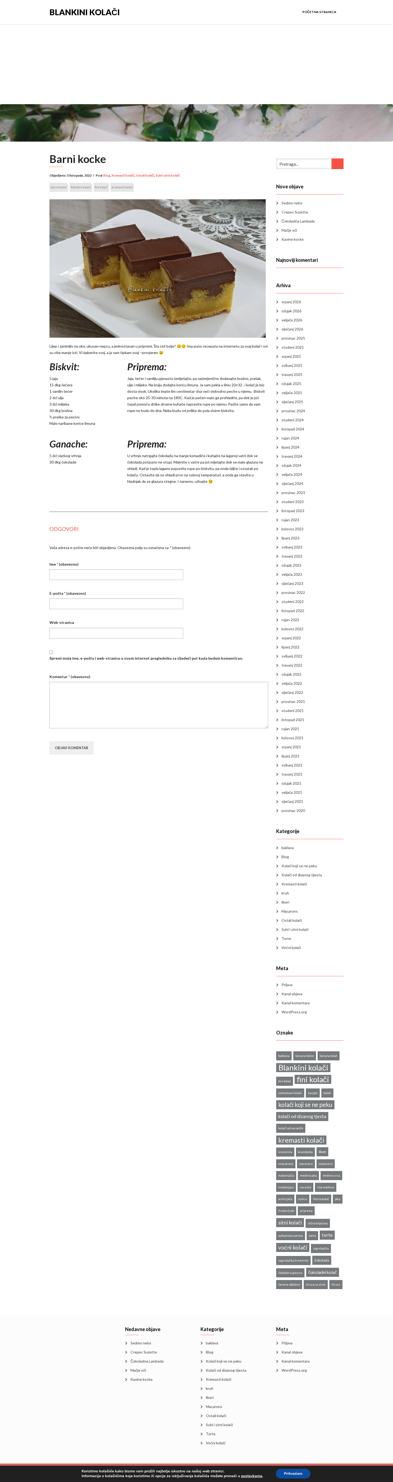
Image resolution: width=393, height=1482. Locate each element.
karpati (313, 1093)
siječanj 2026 (292, 329)
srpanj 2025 (291, 356)
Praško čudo (286, 1210)
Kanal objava (292, 993)
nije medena (325, 1187)
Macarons (290, 911)
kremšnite (305, 1152)
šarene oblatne (289, 1284)
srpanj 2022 (291, 638)
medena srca (331, 1175)
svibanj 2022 (292, 656)
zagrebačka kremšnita (293, 1260)
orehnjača (285, 1199)
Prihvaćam (293, 1473)
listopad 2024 (293, 429)
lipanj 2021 (290, 756)
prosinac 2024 (293, 411)
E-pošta (67, 593)
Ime (64, 564)
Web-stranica (61, 622)
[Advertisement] (196, 64)
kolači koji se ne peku (305, 1104)
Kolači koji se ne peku (299, 865)
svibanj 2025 (292, 365)
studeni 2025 (293, 347)
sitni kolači (290, 1223)
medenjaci (286, 1187)
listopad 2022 (293, 610)
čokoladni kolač (322, 1272)
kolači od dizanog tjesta (302, 1116)
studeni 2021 (293, 710)
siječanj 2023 (292, 583)
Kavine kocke (293, 239)
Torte (286, 938)
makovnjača (286, 1175)
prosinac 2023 (293, 492)
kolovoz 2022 (292, 629)
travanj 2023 (292, 556)
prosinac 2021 (293, 701)
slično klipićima (318, 1223)
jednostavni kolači (290, 1093)
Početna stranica (319, 12)
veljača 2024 (292, 474)
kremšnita (285, 1152)
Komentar (69, 676)
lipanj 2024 (290, 447)
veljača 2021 (292, 792)
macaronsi (306, 1163)
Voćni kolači (291, 947)
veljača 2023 (292, 574)
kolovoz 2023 (292, 529)
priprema (306, 1210)
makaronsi (326, 1163)
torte (327, 1235)
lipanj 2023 (290, 538)
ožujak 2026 (291, 311)
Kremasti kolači (122, 175)
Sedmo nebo (292, 203)
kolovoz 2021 (292, 738)
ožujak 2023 (291, 565)
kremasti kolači (122, 187)
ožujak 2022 (291, 674)
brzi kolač (284, 1081)
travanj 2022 (292, 665)
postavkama (251, 1476)
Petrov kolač (321, 1199)
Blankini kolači (84, 11)
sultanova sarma (290, 1236)
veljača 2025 (292, 392)
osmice (302, 1199)
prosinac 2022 (293, 592)
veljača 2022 (292, 683)
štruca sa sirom (316, 1284)
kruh (285, 893)
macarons (285, 1164)
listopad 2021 (293, 719)
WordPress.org (294, 1012)
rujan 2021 (290, 728)
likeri (285, 902)
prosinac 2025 (293, 338)
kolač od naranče (290, 1128)
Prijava (287, 984)
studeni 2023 (293, 501)
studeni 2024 (293, 420)
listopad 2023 (293, 510)
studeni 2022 (293, 601)
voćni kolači (292, 1247)
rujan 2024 (290, 438)
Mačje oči (289, 230)
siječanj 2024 (292, 483)
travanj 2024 (292, 456)
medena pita (308, 1175)
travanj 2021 (292, 774)
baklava (288, 847)
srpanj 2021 (291, 747)
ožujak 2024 (291, 465)
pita (337, 1199)
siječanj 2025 (292, 401)
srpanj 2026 (291, 301)
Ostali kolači (145, 175)
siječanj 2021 (292, 801)
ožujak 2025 (291, 383)
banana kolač (328, 1055)
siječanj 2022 (292, 692)
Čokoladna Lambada (298, 221)
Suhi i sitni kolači (168, 175)
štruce (336, 1284)
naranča (305, 1187)
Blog (106, 175)
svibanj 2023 (292, 547)
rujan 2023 (290, 520)
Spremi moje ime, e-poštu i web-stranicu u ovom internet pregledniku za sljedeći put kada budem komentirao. (146, 658)
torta (312, 1236)
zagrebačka (321, 1248)
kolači (327, 1093)
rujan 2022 (290, 619)
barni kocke (59, 187)
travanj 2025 (292, 374)
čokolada (321, 1260)
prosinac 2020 (293, 810)
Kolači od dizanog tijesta (302, 875)
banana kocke (304, 1055)
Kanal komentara (296, 1003)
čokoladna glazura (290, 1272)
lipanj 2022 (290, 647)
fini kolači (101, 187)
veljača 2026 (292, 320)
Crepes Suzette (295, 212)
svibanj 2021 (292, 765)
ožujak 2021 (291, 783)
